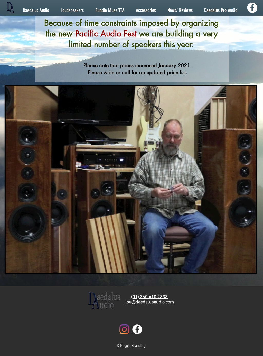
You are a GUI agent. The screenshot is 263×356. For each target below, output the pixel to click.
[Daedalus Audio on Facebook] (252, 8)
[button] (249, 267)
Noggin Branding (132, 346)
